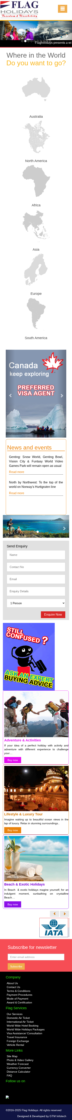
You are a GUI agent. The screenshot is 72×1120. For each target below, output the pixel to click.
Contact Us (13, 987)
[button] (5, 34)
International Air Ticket (20, 1021)
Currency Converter (19, 1067)
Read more (16, 472)
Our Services (14, 1014)
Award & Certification (19, 1002)
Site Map (12, 1056)
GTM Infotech (58, 1116)
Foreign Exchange (18, 1041)
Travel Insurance (17, 1037)
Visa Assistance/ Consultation (24, 1033)
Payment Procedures (19, 994)
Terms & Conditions (18, 990)
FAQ (9, 1075)
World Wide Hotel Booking (22, 1025)
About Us (12, 983)
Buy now (13, 756)
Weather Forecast (18, 1063)
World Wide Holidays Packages (26, 1029)
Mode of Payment (17, 998)
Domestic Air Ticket (18, 1017)
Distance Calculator (18, 1071)
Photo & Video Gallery (20, 1060)
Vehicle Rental (15, 1044)
